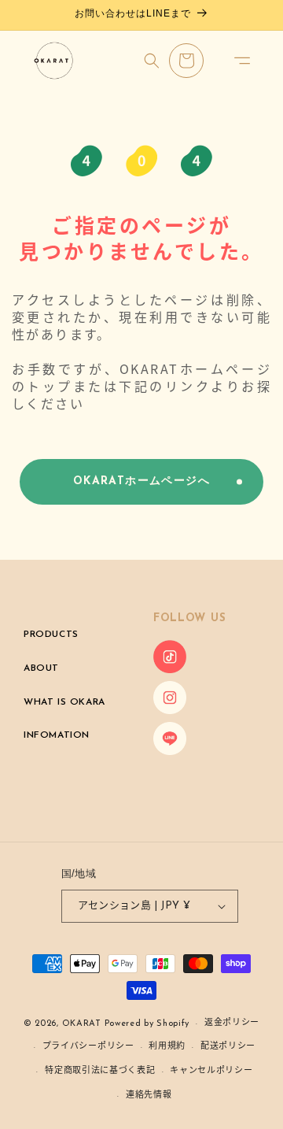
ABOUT (41, 668)
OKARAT (81, 1024)
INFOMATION (57, 735)
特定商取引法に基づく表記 (100, 1071)
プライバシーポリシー (88, 1046)
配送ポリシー (227, 1046)
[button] (242, 60)
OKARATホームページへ (141, 481)
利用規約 (167, 1046)
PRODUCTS (51, 634)
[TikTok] (169, 670)
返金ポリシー (231, 1023)
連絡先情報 (149, 1095)
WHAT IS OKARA (64, 702)
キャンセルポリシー (211, 1071)
